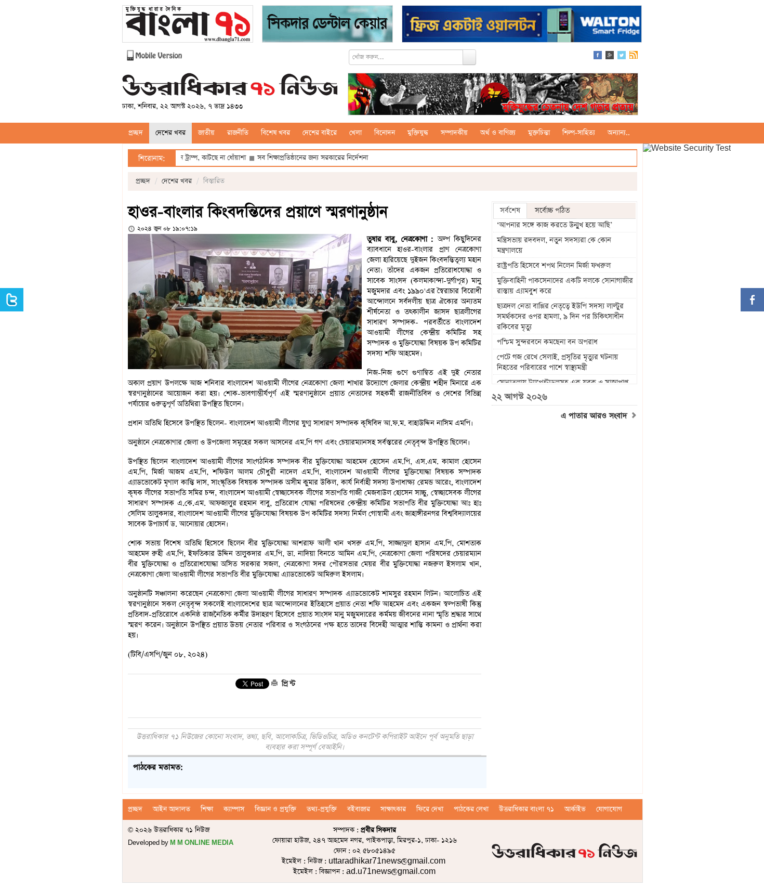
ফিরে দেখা (429, 809)
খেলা (355, 133)
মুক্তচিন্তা (539, 133)
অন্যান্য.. (619, 133)
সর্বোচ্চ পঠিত (552, 210)
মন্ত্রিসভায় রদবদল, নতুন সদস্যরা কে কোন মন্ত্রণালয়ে (554, 245)
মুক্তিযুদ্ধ (417, 133)
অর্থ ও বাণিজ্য (498, 133)
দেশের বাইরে (319, 133)
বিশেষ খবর (275, 133)
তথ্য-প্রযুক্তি (322, 809)
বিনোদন (384, 133)
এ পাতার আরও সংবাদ (595, 416)
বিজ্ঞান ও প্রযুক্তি (275, 809)
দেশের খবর (170, 133)
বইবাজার (358, 809)
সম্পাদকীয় (454, 133)
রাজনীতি (237, 133)
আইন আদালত (171, 809)
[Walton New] (521, 25)
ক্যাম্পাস (233, 809)
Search (469, 57)
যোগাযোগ (609, 809)
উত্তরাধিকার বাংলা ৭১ (526, 809)
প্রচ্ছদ (135, 133)
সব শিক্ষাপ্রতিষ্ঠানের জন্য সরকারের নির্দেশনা (284, 158)
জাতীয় (206, 133)
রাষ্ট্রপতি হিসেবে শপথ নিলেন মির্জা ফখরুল (554, 265)
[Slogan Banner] (493, 95)
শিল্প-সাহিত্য (578, 133)
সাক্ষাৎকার (393, 809)
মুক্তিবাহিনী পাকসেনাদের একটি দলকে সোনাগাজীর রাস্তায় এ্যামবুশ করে (565, 286)
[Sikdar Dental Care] (327, 25)
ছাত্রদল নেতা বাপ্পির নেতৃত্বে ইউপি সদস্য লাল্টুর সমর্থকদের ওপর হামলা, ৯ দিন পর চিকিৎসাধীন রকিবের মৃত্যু (560, 316)
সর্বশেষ (510, 210)
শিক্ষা (207, 809)
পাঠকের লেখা (471, 809)
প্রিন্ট (287, 683)
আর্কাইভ (575, 809)
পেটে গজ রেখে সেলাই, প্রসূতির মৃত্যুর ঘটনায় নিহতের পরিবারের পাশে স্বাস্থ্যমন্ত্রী (557, 362)
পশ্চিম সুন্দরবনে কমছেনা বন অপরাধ (547, 342)
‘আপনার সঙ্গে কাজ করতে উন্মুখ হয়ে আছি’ (554, 225)
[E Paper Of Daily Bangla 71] (188, 25)
